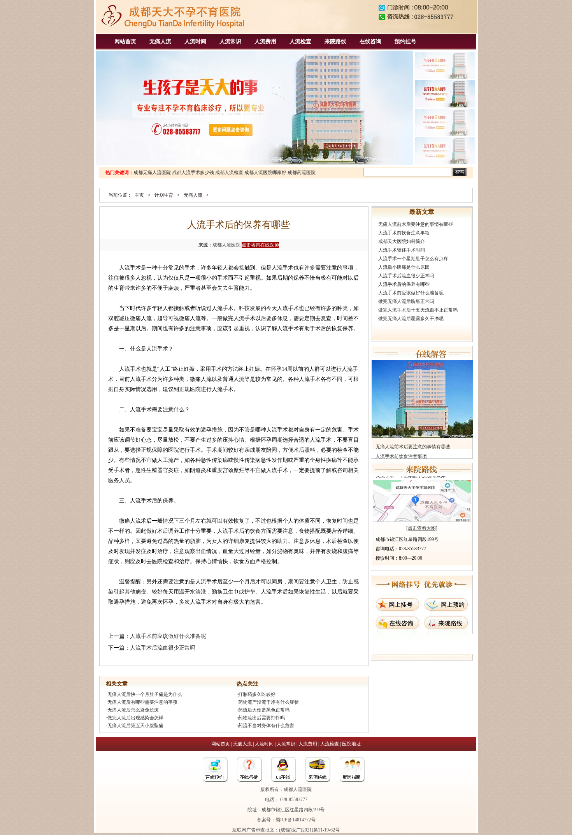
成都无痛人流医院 (152, 172)
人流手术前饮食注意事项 (404, 233)
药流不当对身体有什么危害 (266, 725)
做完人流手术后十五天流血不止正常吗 (418, 310)
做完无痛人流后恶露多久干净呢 (411, 318)
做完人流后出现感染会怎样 (135, 717)
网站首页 (125, 41)
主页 (139, 195)
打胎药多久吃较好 (256, 694)
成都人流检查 (229, 172)
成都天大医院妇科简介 (401, 241)
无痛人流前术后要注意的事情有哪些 (415, 224)
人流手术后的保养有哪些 (404, 284)
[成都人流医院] (172, 32)
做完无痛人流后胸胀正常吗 (406, 301)
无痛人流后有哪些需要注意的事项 (142, 702)
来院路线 (335, 41)
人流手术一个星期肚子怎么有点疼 (413, 258)
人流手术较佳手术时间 (401, 250)
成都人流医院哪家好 (265, 172)
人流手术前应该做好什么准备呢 (168, 636)
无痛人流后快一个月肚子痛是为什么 (144, 694)
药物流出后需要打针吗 (261, 717)
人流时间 (195, 41)
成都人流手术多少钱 (193, 172)
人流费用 (265, 41)
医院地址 (351, 744)
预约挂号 (405, 41)
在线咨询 (370, 41)
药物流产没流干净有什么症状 (268, 702)
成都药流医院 (302, 172)
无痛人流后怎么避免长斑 (133, 710)
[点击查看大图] (421, 528)
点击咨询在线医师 (260, 245)
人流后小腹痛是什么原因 (404, 267)
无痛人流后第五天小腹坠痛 (135, 725)
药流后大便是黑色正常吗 (264, 710)
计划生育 (163, 195)
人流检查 (300, 41)
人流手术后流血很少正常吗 (162, 648)
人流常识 (230, 41)
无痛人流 (160, 41)
